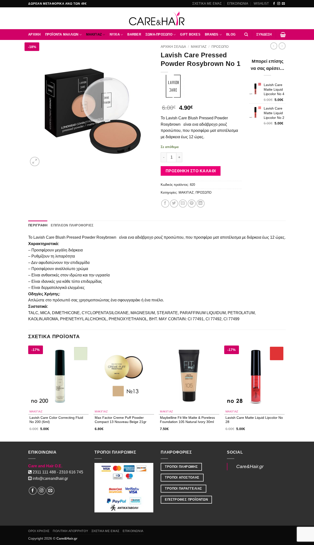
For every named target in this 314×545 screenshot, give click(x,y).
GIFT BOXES (190, 34)
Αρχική (34, 34)
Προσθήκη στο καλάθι (191, 171)
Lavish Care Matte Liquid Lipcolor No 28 (254, 420)
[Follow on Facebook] (274, 3)
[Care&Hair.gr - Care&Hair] (157, 18)
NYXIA (115, 34)
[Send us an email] (283, 3)
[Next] (284, 393)
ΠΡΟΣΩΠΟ (220, 47)
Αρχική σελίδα (173, 47)
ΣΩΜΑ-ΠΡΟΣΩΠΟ (158, 34)
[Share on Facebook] (165, 203)
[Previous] (28, 393)
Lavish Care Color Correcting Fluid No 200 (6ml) (56, 420)
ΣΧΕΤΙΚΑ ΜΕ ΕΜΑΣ (207, 3)
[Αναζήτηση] (246, 34)
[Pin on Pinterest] (192, 203)
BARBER (134, 34)
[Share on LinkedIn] (200, 203)
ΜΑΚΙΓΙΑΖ (94, 34)
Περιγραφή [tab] (37, 225)
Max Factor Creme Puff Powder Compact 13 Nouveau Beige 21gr (120, 420)
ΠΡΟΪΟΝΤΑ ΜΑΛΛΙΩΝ (61, 34)
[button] (264, 34)
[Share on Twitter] (174, 203)
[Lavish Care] (173, 86)
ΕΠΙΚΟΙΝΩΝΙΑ (237, 3)
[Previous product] (282, 45)
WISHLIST (261, 3)
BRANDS (212, 34)
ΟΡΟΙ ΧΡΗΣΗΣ (39, 531)
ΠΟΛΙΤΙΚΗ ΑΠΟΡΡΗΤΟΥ (70, 531)
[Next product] (273, 45)
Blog (231, 34)
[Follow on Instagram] (278, 3)
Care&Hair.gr (249, 466)
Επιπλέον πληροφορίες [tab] (72, 225)
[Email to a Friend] (183, 203)
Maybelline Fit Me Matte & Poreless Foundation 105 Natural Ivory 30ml (187, 420)
